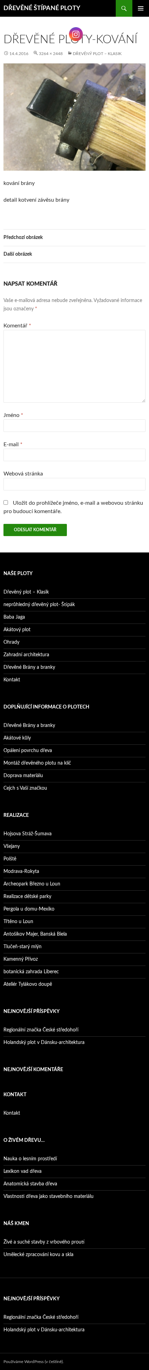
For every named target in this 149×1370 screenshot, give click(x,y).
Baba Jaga (14, 617)
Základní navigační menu (140, 8)
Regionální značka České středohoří (40, 1030)
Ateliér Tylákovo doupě (27, 984)
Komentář (17, 325)
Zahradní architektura (26, 654)
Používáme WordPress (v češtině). (33, 1362)
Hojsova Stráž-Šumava (27, 833)
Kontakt (11, 680)
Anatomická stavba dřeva (30, 1184)
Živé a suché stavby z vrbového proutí (44, 1242)
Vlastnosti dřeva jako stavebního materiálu (48, 1196)
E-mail (13, 444)
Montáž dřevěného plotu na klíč (37, 763)
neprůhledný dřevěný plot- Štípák (39, 604)
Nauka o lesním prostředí (30, 1158)
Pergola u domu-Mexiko (28, 909)
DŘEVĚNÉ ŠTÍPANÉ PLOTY (41, 8)
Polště (9, 859)
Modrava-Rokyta (21, 871)
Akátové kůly (17, 738)
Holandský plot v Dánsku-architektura (44, 1042)
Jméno (13, 415)
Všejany (11, 846)
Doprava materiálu (23, 775)
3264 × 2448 (51, 54)
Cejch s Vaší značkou (25, 788)
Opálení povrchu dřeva (27, 750)
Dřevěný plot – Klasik (97, 54)
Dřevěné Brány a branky (29, 667)
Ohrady (11, 642)
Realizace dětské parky (27, 896)
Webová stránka (23, 474)
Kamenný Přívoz (20, 959)
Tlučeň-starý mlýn (22, 946)
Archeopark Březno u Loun (31, 884)
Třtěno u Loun (18, 921)
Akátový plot (16, 629)
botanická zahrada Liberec (31, 971)
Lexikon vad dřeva (22, 1171)
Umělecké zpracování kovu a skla (38, 1254)
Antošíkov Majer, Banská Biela (35, 934)
